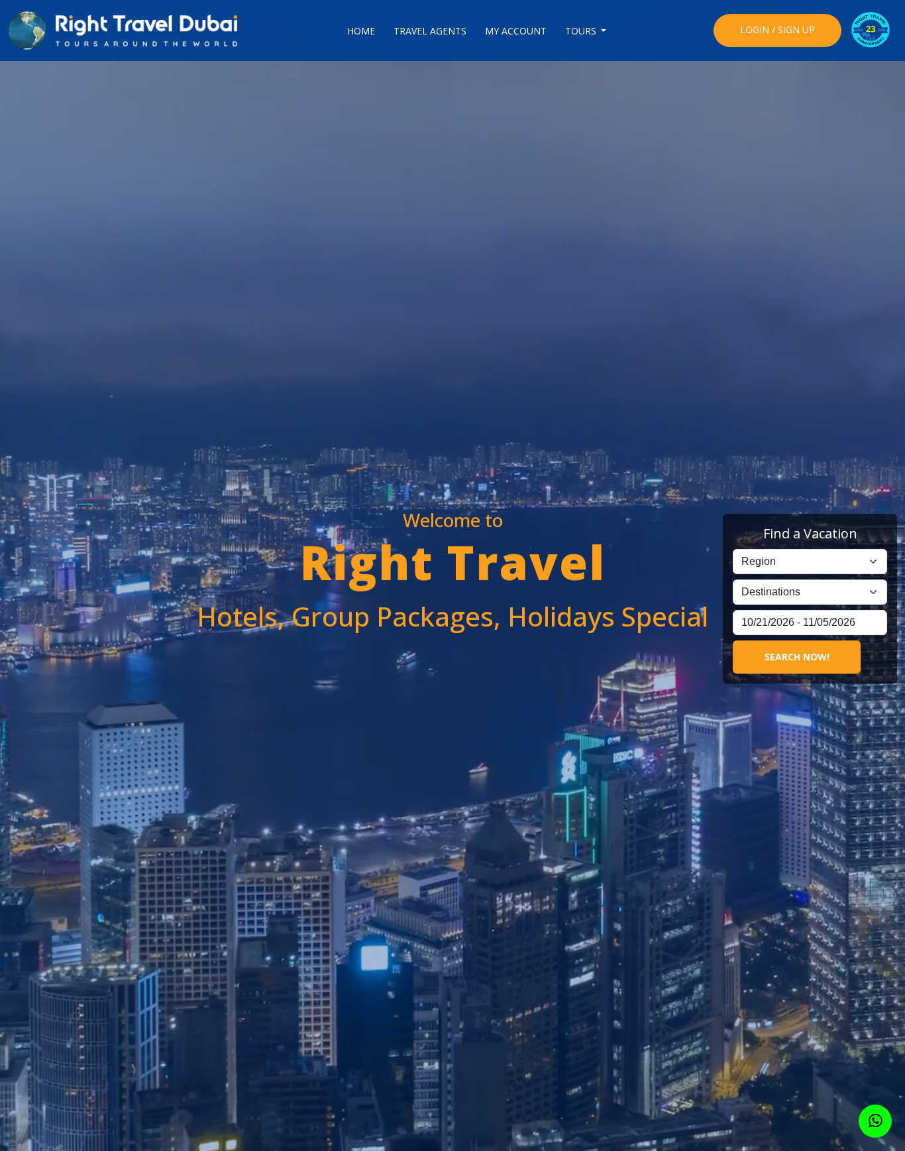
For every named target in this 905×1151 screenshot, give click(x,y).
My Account (516, 31)
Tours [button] (582, 31)
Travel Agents (430, 31)
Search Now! (797, 656)
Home (361, 31)
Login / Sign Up (777, 29)
